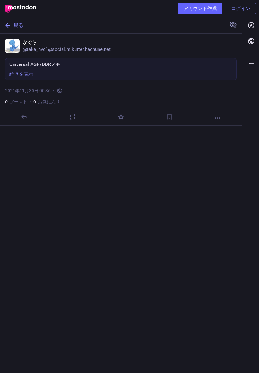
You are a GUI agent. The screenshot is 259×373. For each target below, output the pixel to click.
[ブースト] (72, 117)
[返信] (24, 117)
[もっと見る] (217, 118)
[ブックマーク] (169, 117)
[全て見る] (233, 25)
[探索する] (250, 25)
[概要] (250, 63)
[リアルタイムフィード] (250, 41)
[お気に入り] (121, 117)
